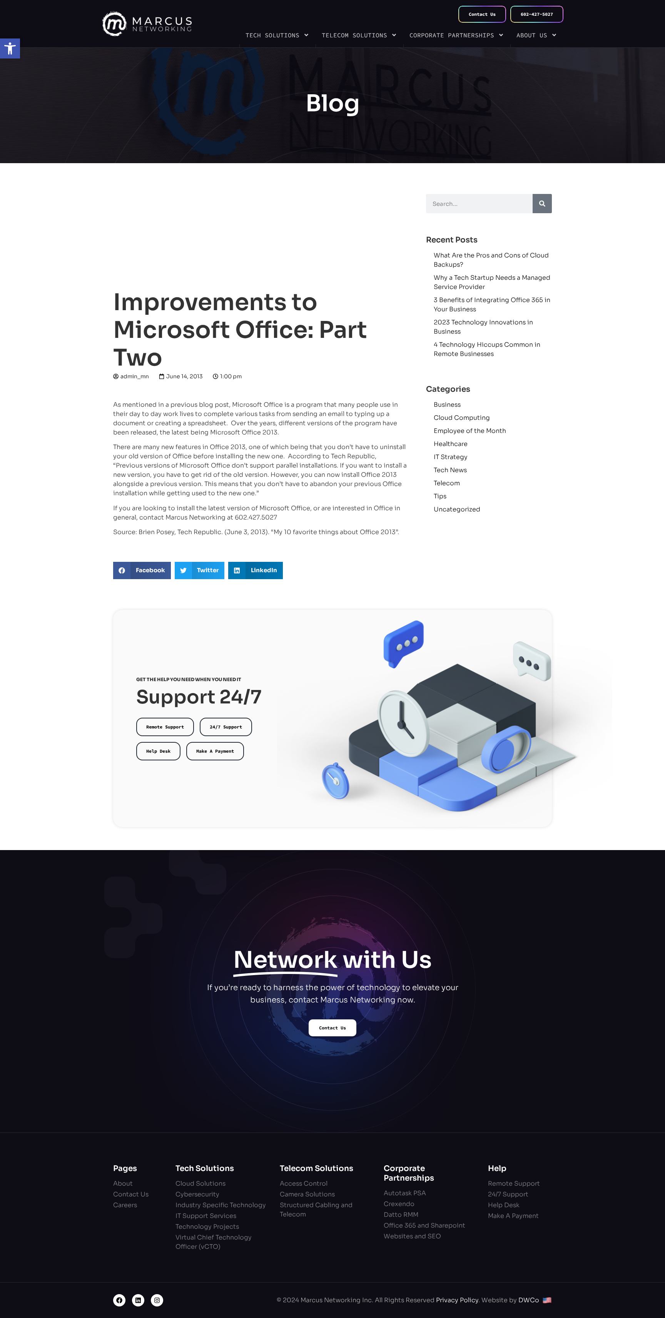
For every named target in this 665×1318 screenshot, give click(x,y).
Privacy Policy (457, 1300)
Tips (440, 496)
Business (447, 405)
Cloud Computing (462, 418)
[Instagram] (157, 1300)
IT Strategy (451, 457)
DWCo (528, 1300)
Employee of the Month (470, 431)
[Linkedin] (138, 1300)
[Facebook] (119, 1300)
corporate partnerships (451, 35)
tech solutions (272, 35)
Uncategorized (457, 509)
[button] (10, 48)
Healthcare (451, 444)
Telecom (447, 483)
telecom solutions (354, 35)
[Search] (542, 203)
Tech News (450, 470)
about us (531, 35)
